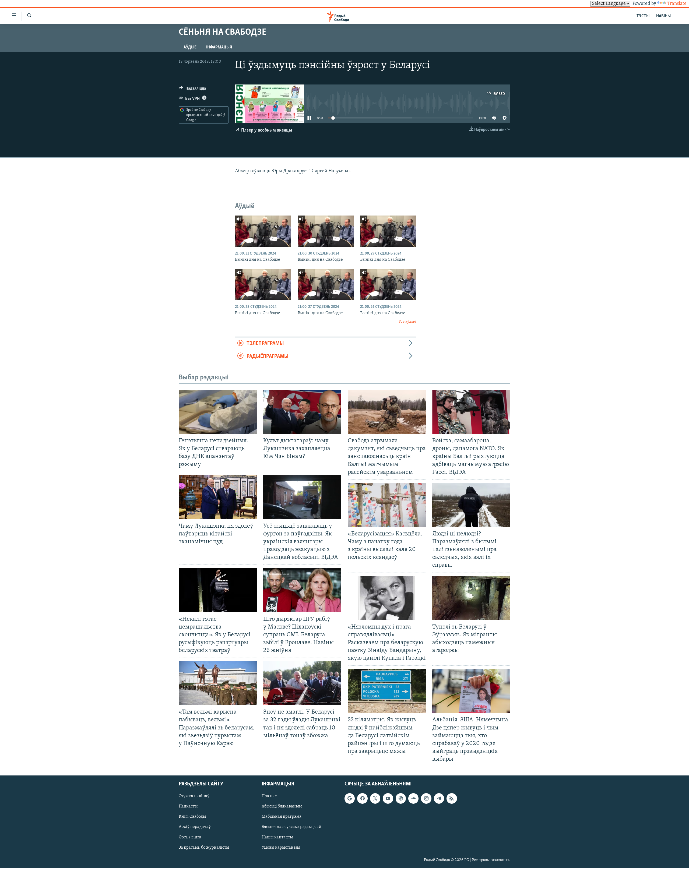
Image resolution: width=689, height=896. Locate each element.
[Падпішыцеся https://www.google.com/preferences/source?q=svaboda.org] (349, 798)
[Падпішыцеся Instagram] (426, 798)
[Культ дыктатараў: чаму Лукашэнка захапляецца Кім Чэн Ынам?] (302, 412)
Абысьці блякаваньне (282, 807)
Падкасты (188, 807)
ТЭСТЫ (643, 16)
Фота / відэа (190, 837)
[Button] (192, 89)
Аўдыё (190, 47)
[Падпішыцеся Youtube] (388, 798)
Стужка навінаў (194, 796)
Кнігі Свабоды (192, 817)
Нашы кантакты (277, 837)
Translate (677, 3)
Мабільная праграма (281, 817)
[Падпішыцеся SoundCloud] (413, 798)
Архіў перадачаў (195, 827)
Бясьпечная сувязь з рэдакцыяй (291, 827)
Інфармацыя (219, 47)
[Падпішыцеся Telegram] (439, 798)
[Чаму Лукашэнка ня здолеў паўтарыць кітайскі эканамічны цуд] (218, 497)
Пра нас (269, 796)
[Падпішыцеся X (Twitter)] (375, 798)
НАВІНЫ (663, 16)
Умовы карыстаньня (281, 847)
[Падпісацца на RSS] (452, 798)
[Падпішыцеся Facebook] (362, 798)
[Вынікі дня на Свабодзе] (263, 231)
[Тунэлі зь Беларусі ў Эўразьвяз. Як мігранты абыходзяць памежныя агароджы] (471, 598)
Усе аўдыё (407, 322)
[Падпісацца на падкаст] (401, 798)
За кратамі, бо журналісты (204, 847)
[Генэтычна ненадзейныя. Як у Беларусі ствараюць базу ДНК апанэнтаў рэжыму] (218, 412)
